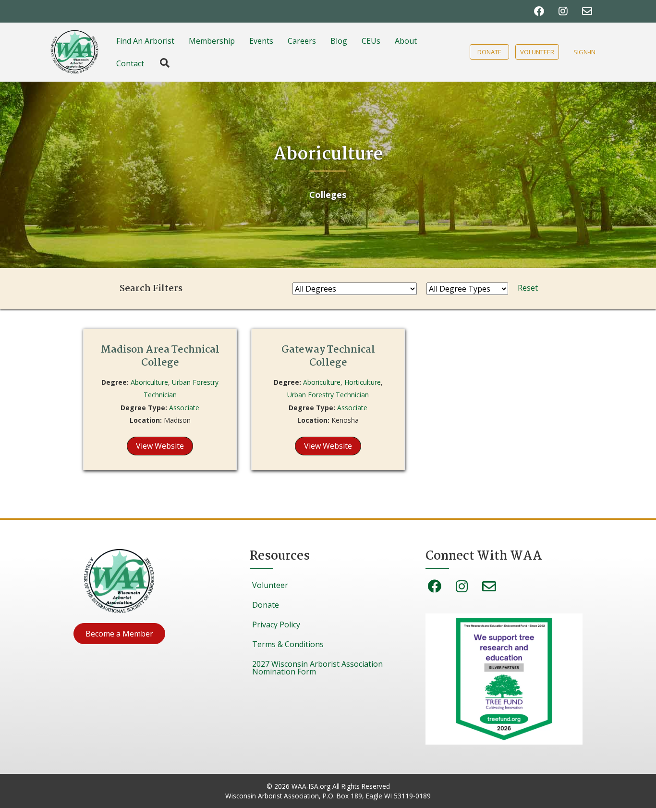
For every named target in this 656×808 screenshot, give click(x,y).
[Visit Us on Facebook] (539, 11)
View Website (160, 446)
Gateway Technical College (328, 356)
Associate (184, 407)
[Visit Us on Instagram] (563, 11)
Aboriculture (149, 382)
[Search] (160, 63)
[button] (119, 633)
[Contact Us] (587, 11)
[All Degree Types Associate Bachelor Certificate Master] (467, 288)
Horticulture (362, 382)
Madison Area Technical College (160, 356)
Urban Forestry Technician (328, 394)
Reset (528, 287)
